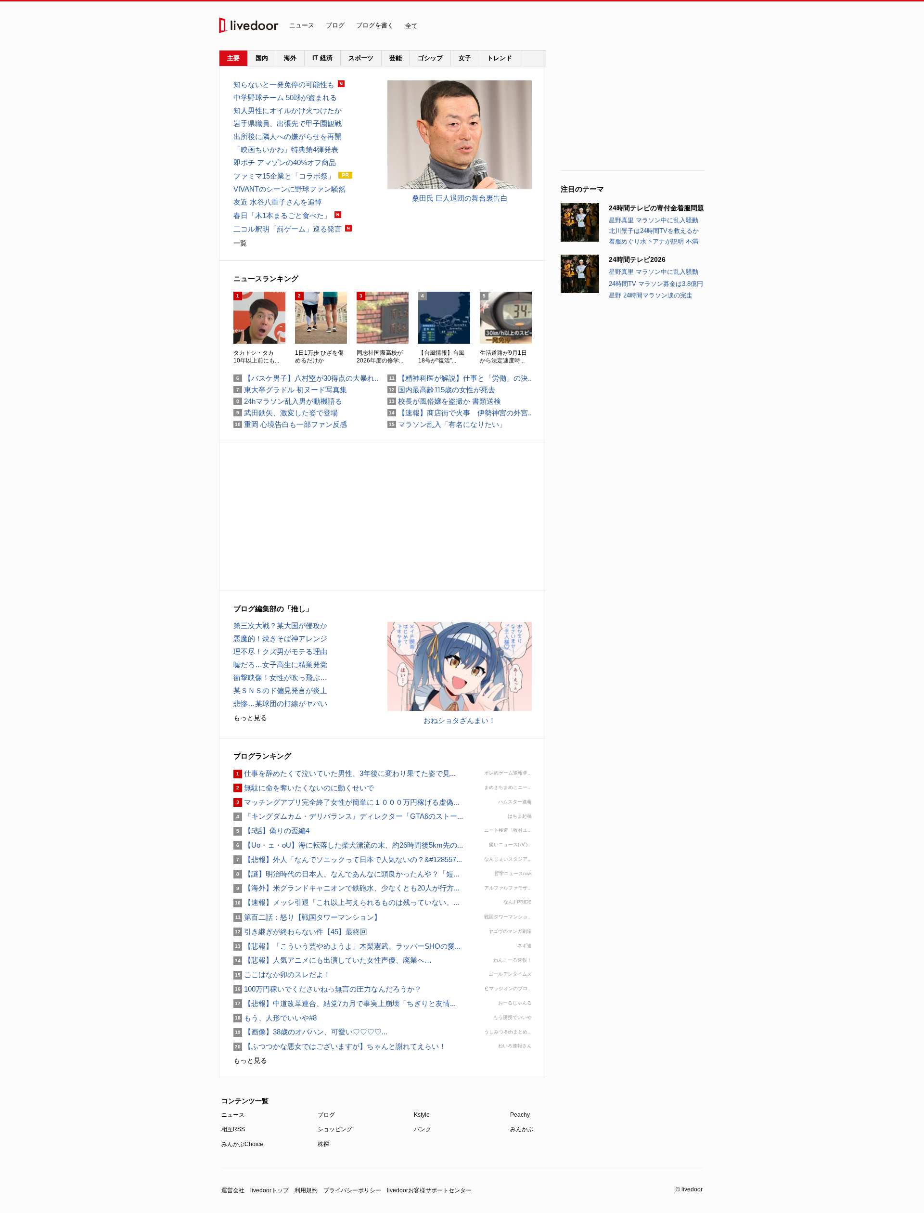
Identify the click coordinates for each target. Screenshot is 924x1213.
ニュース (301, 25)
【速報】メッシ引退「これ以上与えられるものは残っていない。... (346, 902)
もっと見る (250, 718)
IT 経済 (322, 58)
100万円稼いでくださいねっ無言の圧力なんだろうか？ (327, 989)
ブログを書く (375, 25)
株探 (323, 1144)
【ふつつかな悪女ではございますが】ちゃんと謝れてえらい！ (339, 1046)
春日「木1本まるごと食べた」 (282, 215)
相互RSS (233, 1129)
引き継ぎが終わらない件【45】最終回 (300, 931)
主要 (233, 58)
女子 (465, 58)
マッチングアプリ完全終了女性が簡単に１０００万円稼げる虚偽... (346, 802)
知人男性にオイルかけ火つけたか (287, 110)
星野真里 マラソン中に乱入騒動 (653, 220)
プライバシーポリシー (352, 1190)
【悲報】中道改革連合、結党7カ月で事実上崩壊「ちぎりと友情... (344, 1003)
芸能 (395, 58)
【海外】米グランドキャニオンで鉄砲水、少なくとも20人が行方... (346, 887)
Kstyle (422, 1114)
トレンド (499, 58)
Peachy (520, 1114)
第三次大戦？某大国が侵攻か (280, 625)
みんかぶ (521, 1129)
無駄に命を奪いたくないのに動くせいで (303, 787)
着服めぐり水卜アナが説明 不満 (653, 241)
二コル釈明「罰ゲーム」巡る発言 (287, 229)
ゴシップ (430, 58)
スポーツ (360, 58)
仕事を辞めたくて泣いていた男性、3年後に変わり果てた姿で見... (344, 773)
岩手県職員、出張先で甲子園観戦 (287, 123)
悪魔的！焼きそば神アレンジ (280, 638)
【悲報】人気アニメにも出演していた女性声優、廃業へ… (332, 960)
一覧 (240, 243)
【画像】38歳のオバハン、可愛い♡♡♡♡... (310, 1031)
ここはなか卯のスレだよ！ (282, 974)
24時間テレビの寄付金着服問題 (656, 208)
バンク (422, 1129)
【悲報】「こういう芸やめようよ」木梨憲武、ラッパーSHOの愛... (347, 946)
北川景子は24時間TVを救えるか (654, 230)
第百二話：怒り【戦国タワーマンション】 (307, 917)
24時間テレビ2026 (637, 259)
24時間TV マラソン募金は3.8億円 (656, 283)
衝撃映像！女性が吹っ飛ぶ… (280, 677)
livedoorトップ (269, 1190)
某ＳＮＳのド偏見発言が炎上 (280, 690)
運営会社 (232, 1190)
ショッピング (335, 1129)
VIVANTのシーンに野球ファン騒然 (289, 189)
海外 (290, 58)
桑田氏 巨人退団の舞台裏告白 (460, 198)
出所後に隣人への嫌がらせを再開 (287, 136)
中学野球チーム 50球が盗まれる (285, 97)
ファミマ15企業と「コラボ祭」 (284, 176)
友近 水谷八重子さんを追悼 (277, 202)
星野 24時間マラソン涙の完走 (651, 295)
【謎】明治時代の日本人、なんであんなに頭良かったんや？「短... (346, 873)
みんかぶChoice (242, 1144)
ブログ (335, 25)
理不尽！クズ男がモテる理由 (280, 651)
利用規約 (306, 1190)
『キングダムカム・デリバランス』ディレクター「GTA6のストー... (348, 816)
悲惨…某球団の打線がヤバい (280, 703)
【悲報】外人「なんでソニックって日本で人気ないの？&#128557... (347, 859)
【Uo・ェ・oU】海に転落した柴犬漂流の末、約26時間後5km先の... (348, 845)
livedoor (249, 25)
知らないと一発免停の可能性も (283, 84)
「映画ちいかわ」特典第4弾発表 (285, 149)
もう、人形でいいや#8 (275, 1017)
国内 (262, 58)
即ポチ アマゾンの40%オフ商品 (284, 162)
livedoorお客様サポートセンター (429, 1190)
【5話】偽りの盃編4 (271, 830)
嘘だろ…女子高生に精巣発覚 (280, 664)
